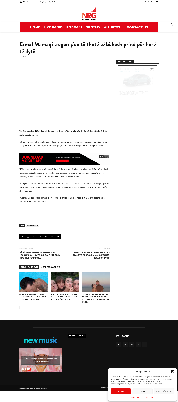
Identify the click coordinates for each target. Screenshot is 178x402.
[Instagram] (148, 1)
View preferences (164, 391)
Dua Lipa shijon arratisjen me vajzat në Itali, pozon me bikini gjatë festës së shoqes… (65, 297)
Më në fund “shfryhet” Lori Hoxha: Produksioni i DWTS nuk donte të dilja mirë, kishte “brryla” (39, 255)
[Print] (52, 236)
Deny (142, 391)
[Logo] (89, 14)
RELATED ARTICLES (29, 267)
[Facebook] (145, 1)
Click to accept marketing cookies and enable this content (40, 360)
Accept (120, 391)
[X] (154, 1)
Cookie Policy (134, 397)
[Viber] (34, 236)
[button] (172, 371)
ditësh (37, 131)
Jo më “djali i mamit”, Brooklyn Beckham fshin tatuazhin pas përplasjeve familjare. (33, 297)
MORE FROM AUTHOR (50, 267)
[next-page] (25, 307)
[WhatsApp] (28, 236)
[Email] (46, 236)
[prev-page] (21, 307)
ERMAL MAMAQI (32, 225)
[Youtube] (157, 1)
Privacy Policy (149, 397)
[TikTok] (151, 1)
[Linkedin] (58, 236)
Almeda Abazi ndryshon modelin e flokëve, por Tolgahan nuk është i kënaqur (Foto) (91, 255)
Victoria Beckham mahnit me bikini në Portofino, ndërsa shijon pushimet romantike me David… (96, 298)
